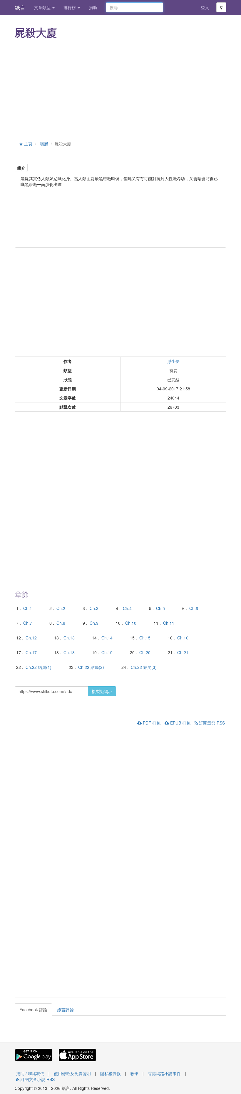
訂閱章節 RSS (211, 723)
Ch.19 (107, 652)
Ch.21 (182, 652)
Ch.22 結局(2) (91, 667)
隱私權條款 (110, 1073)
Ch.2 (60, 608)
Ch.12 (31, 638)
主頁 (27, 144)
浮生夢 (173, 361)
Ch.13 (69, 638)
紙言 (20, 7)
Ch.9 (94, 623)
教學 (134, 1073)
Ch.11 (168, 623)
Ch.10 (130, 623)
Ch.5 (160, 608)
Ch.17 (31, 652)
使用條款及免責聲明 (72, 1073)
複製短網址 (102, 691)
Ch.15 (144, 638)
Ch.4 (127, 608)
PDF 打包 (151, 723)
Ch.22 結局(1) (38, 667)
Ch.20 (144, 652)
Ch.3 (94, 608)
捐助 (93, 7)
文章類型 (43, 7)
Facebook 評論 (33, 1009)
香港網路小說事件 (164, 1073)
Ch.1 (27, 608)
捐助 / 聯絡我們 (30, 1073)
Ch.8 (60, 623)
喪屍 (44, 144)
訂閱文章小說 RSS (37, 1079)
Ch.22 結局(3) (144, 667)
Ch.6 (193, 608)
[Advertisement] (120, 91)
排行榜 (70, 7)
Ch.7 (27, 623)
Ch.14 (107, 638)
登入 (205, 7)
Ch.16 (182, 638)
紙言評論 (65, 1009)
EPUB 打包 (179, 723)
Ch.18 (69, 652)
